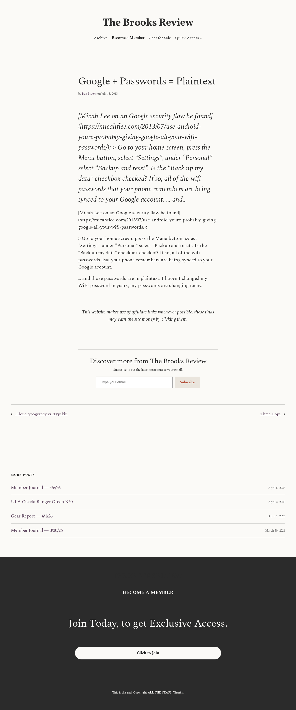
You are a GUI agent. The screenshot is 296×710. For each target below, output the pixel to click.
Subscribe (187, 382)
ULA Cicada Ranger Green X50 (42, 502)
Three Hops (270, 414)
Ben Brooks (89, 93)
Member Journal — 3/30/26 (37, 530)
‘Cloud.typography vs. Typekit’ (41, 414)
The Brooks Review (148, 23)
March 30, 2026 (275, 530)
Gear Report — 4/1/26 (31, 516)
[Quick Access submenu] (201, 38)
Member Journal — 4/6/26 (35, 488)
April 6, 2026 (276, 488)
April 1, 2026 (276, 516)
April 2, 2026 (276, 502)
